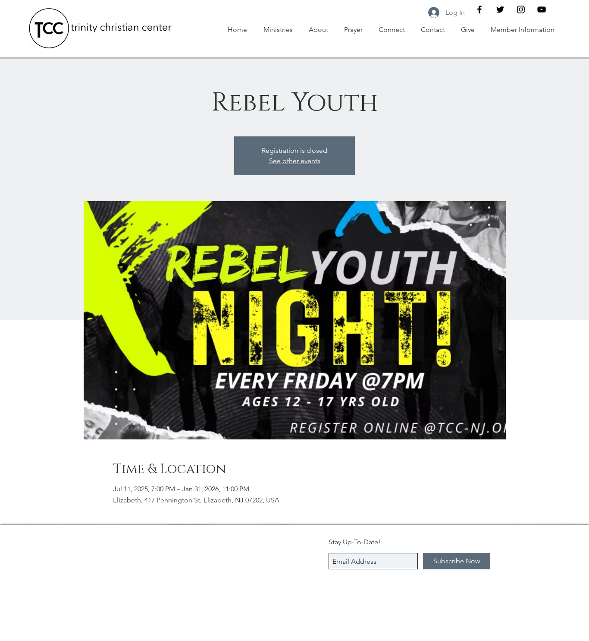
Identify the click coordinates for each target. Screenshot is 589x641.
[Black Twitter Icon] (500, 9)
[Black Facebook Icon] (479, 9)
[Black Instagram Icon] (521, 9)
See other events (294, 161)
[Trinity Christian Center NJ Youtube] (541, 9)
